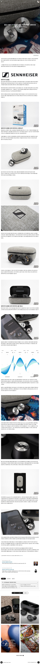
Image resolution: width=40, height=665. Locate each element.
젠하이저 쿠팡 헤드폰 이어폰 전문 (8, 569)
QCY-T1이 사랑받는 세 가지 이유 (26, 584)
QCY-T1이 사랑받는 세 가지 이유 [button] (30, 610)
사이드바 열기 (1, 1)
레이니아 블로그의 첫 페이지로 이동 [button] (20, 1)
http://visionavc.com (5, 560)
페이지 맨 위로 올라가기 (38, 662)
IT (2, 582)
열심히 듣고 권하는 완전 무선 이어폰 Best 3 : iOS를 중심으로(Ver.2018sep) (10, 587)
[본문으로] (21, 555)
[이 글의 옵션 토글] (5, 579)
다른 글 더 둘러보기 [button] (19, 655)
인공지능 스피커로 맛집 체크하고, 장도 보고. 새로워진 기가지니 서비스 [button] (30, 639)
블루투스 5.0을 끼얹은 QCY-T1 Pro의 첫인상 (9, 584)
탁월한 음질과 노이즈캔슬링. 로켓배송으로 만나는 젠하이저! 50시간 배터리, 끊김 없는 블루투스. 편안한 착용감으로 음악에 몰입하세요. (16, 572)
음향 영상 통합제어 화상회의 (7, 562)
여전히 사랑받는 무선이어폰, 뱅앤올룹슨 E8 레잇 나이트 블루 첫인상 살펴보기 (10, 586)
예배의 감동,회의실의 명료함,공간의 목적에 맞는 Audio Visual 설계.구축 (14, 563)
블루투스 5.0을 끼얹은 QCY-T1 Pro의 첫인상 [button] (10, 610)
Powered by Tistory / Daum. (7, 662)
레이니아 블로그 (1, 662)
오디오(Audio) (6, 582)
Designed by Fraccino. (34, 662)
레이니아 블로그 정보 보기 (38, 1)
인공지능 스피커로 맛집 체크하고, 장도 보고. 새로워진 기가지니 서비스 (29, 586)
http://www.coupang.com (6, 568)
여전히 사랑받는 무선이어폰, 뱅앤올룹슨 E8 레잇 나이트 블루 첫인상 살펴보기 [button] (10, 639)
